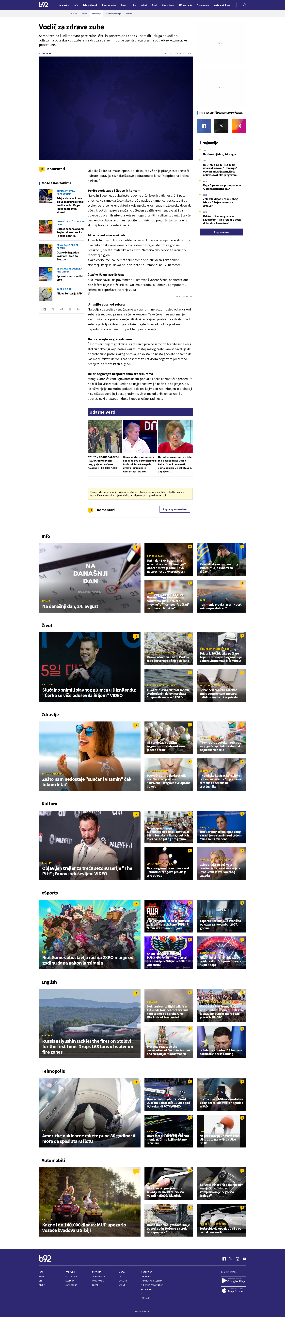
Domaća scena (156, 916)
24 (50, 246)
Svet (203, 559)
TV (120, 1276)
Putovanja (71, 1276)
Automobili (98, 1280)
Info (41, 1272)
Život (42, 1285)
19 (190, 1170)
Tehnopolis (98, 1276)
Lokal (95, 1285)
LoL (44, 952)
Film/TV (47, 862)
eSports (96, 1272)
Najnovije (64, 4)
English (47, 1035)
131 (49, 191)
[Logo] (43, 5)
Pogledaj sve (221, 232)
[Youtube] (244, 1259)
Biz (40, 1280)
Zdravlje (45, 53)
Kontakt (145, 1298)
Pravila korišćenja (151, 1280)
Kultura (69, 1280)
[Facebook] (204, 126)
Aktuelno (48, 684)
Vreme (122, 1285)
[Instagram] (239, 126)
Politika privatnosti (152, 1285)
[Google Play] (233, 1281)
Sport (42, 1276)
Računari (152, 1131)
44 (190, 546)
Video (122, 1272)
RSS (143, 1293)
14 (90, 510)
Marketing (146, 1272)
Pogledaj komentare (175, 509)
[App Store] (233, 1290)
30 (50, 289)
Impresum (146, 1276)
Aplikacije (146, 1289)
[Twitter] (221, 126)
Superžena (71, 1285)
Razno (46, 600)
